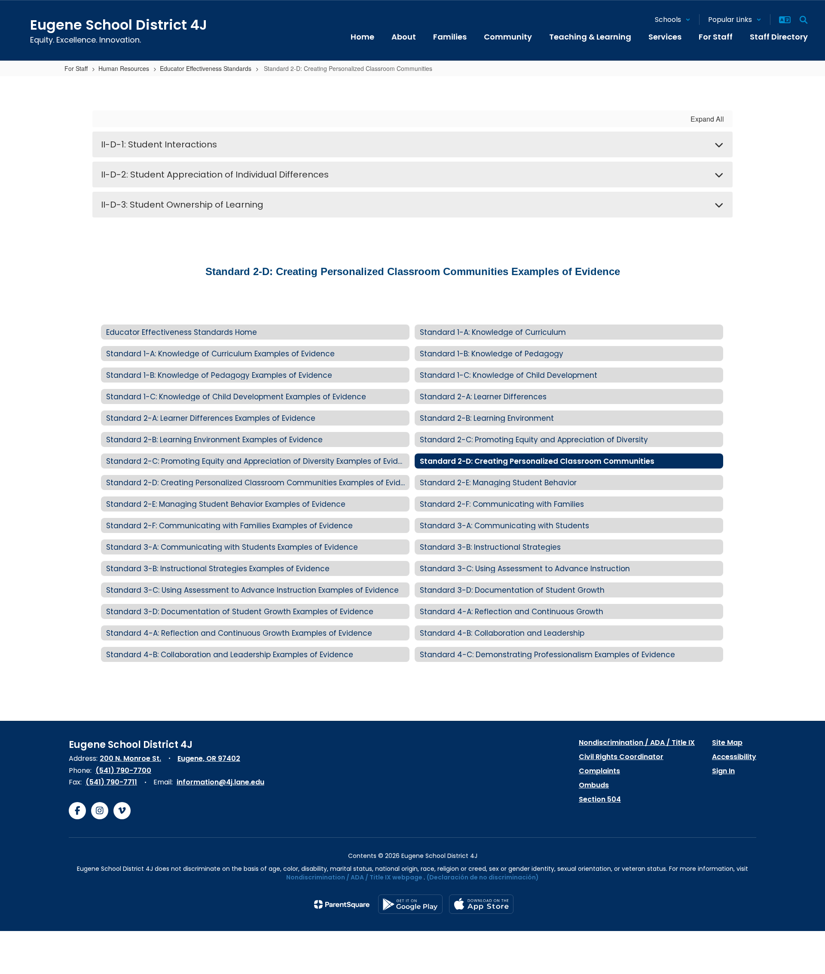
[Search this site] (803, 19)
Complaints (599, 771)
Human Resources (123, 68)
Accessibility (734, 757)
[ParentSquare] (342, 904)
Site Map (727, 742)
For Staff (76, 68)
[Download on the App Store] (481, 904)
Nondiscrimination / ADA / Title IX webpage (354, 877)
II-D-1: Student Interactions (159, 144)
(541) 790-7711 (111, 782)
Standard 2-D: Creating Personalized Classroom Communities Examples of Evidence (412, 271)
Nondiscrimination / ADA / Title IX (637, 742)
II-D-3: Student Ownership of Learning (182, 205)
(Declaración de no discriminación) (483, 877)
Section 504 (600, 799)
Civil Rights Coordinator (621, 757)
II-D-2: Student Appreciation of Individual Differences (215, 174)
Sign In (723, 771)
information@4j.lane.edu (220, 782)
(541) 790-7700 (123, 770)
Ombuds (594, 785)
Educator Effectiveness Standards (205, 68)
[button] (673, 19)
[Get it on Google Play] (410, 904)
